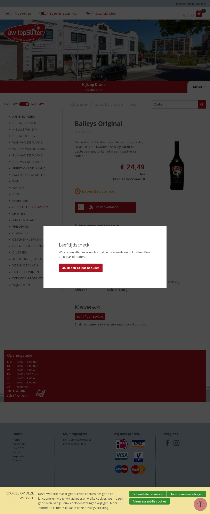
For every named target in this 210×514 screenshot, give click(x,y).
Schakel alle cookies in (148, 494)
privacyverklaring (96, 508)
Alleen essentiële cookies (150, 501)
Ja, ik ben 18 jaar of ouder (80, 268)
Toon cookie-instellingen (186, 494)
